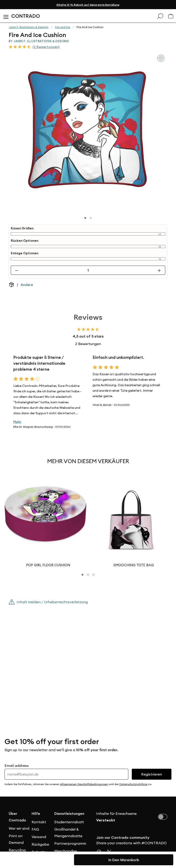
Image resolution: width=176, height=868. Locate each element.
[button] (82, 575)
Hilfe (36, 813)
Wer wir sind (19, 828)
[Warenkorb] (171, 16)
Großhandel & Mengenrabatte (65, 832)
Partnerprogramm (65, 843)
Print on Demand (16, 839)
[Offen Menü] (5, 16)
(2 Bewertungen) (46, 47)
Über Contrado (17, 816)
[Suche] (160, 16)
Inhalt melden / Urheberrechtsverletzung (52, 602)
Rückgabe (40, 844)
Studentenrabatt (65, 822)
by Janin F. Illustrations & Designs (39, 41)
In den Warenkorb (123, 860)
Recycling (17, 850)
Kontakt (39, 822)
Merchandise (65, 851)
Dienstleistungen (65, 813)
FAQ (35, 829)
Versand (39, 836)
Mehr (17, 422)
